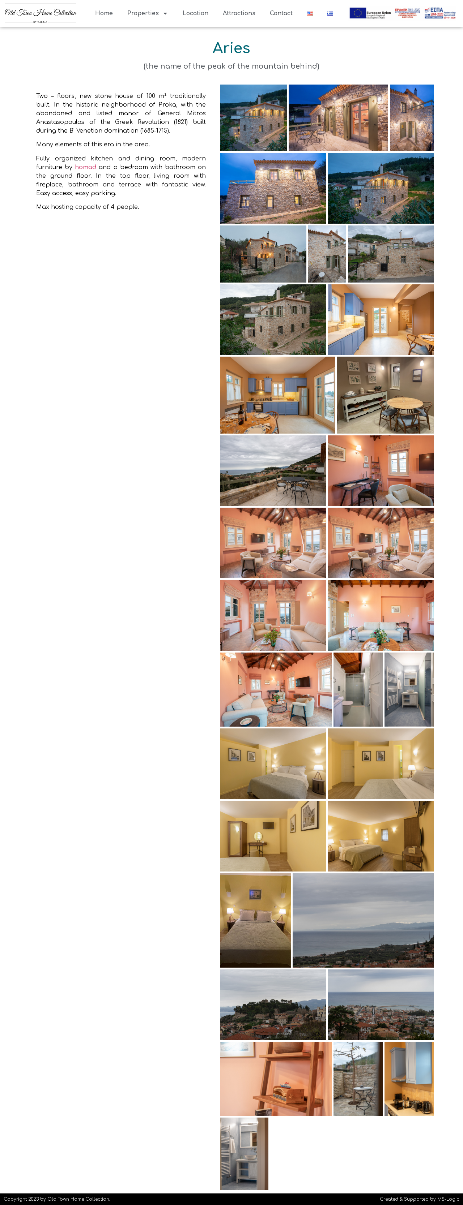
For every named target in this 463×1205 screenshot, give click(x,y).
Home (104, 13)
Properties (143, 13)
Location (195, 13)
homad (85, 167)
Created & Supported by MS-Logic (419, 1199)
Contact (281, 13)
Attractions (239, 13)
